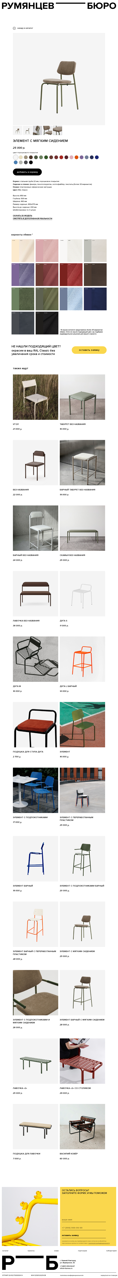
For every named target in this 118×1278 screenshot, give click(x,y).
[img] (59, 6)
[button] (89, 350)
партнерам (82, 1251)
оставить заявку (70, 1235)
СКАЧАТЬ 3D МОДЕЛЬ (22, 216)
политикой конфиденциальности (99, 1243)
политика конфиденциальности (71, 1275)
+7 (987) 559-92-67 (67, 1266)
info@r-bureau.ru (66, 1268)
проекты (31, 1251)
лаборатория (111, 1251)
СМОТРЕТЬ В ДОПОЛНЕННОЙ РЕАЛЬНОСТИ (32, 218)
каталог (5, 1251)
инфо (56, 1251)
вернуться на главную (109, 1275)
